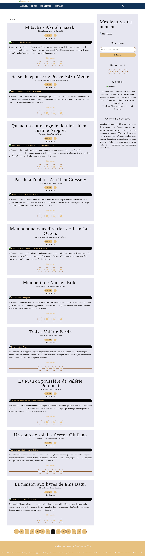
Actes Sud (52, 31)
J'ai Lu (52, 389)
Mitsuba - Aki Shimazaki (50, 27)
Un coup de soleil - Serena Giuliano (50, 434)
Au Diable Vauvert (50, 134)
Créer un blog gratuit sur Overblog (38, 553)
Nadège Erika (60, 286)
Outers (64, 237)
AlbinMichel (53, 336)
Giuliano (61, 439)
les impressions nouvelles (53, 237)
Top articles (53, 553)
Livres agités (51, 286)
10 (74, 531)
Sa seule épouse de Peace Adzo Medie (50, 76)
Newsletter (45, 6)
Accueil (24, 6)
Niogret (59, 134)
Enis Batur (58, 488)
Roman (45, 31)
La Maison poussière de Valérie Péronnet (50, 383)
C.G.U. (79, 553)
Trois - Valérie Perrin (50, 331)
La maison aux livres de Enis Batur (50, 484)
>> (84, 531)
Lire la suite (50, 58)
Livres (34, 6)
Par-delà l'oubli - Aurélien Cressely (50, 179)
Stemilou (119, 106)
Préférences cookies (138, 553)
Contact (59, 6)
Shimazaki (59, 31)
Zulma (52, 488)
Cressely (59, 183)
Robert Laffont (52, 439)
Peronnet (58, 389)
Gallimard (52, 183)
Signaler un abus (69, 553)
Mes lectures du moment (116, 24)
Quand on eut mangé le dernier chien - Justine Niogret (50, 128)
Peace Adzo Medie (62, 80)
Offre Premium (107, 553)
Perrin (60, 336)
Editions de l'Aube (49, 80)
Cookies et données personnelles (121, 553)
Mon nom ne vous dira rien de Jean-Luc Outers (50, 231)
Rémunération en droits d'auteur (91, 553)
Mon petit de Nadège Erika (50, 282)
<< (17, 531)
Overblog (87, 546)
